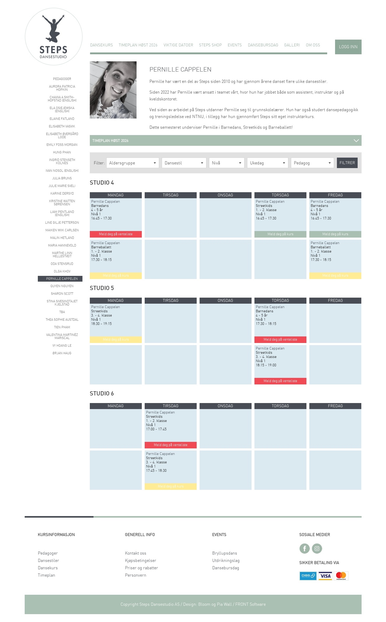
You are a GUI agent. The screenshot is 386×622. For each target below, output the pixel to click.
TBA (62, 312)
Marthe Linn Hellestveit (62, 254)
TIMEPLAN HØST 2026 (138, 45)
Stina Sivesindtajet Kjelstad (62, 303)
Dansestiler (48, 561)
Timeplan (46, 575)
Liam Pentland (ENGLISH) (62, 213)
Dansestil (173, 163)
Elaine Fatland (62, 118)
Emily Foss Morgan (61, 144)
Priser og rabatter (141, 568)
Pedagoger (62, 79)
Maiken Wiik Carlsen (62, 230)
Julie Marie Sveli (62, 185)
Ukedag (257, 163)
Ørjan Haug (62, 353)
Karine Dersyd (62, 193)
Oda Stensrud (62, 263)
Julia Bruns (62, 178)
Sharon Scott (62, 293)
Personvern (135, 575)
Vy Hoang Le (62, 345)
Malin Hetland (62, 237)
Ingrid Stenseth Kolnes (62, 161)
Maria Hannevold (62, 245)
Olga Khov (62, 271)
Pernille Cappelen (62, 278)
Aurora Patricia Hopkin (62, 88)
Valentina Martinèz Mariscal (62, 336)
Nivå (216, 163)
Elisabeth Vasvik (62, 126)
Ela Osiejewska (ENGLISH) (62, 109)
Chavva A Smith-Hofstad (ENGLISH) (62, 99)
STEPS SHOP (210, 45)
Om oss (313, 45)
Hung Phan (62, 152)
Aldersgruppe (122, 163)
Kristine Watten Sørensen (62, 203)
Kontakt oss (135, 553)
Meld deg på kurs (116, 275)
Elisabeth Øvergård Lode (62, 135)
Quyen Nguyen (62, 286)
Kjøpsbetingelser (140, 561)
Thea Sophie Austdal (62, 319)
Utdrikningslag (226, 561)
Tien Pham (62, 327)
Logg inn (348, 47)
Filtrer (347, 163)
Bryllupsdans (224, 553)
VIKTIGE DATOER (178, 45)
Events (235, 45)
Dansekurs (101, 45)
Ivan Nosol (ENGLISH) (62, 170)
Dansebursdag (263, 45)
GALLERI (292, 45)
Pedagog (302, 163)
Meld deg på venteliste (116, 234)
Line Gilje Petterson (62, 222)
